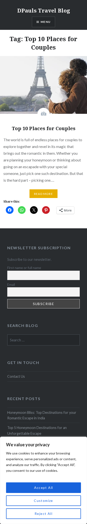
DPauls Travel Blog (43, 10)
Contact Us (16, 376)
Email (11, 284)
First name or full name (24, 268)
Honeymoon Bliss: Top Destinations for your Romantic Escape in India (41, 415)
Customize (43, 500)
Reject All (43, 513)
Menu (46, 22)
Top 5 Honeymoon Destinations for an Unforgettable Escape (37, 430)
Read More (43, 194)
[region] (43, 480)
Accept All (43, 488)
